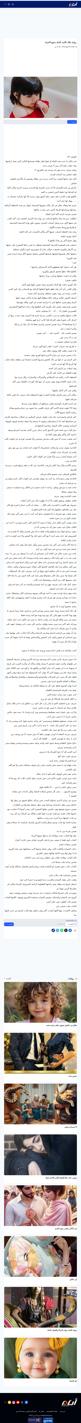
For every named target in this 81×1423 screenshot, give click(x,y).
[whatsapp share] (61, 930)
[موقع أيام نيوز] (70, 4)
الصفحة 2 (73, 122)
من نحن (62, 1411)
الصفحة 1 (71, 924)
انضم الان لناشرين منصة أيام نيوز (26, 1411)
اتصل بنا (41, 1411)
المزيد (8, 978)
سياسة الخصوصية (52, 1411)
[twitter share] (66, 930)
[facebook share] (70, 930)
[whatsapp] (53, 930)
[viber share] (57, 930)
